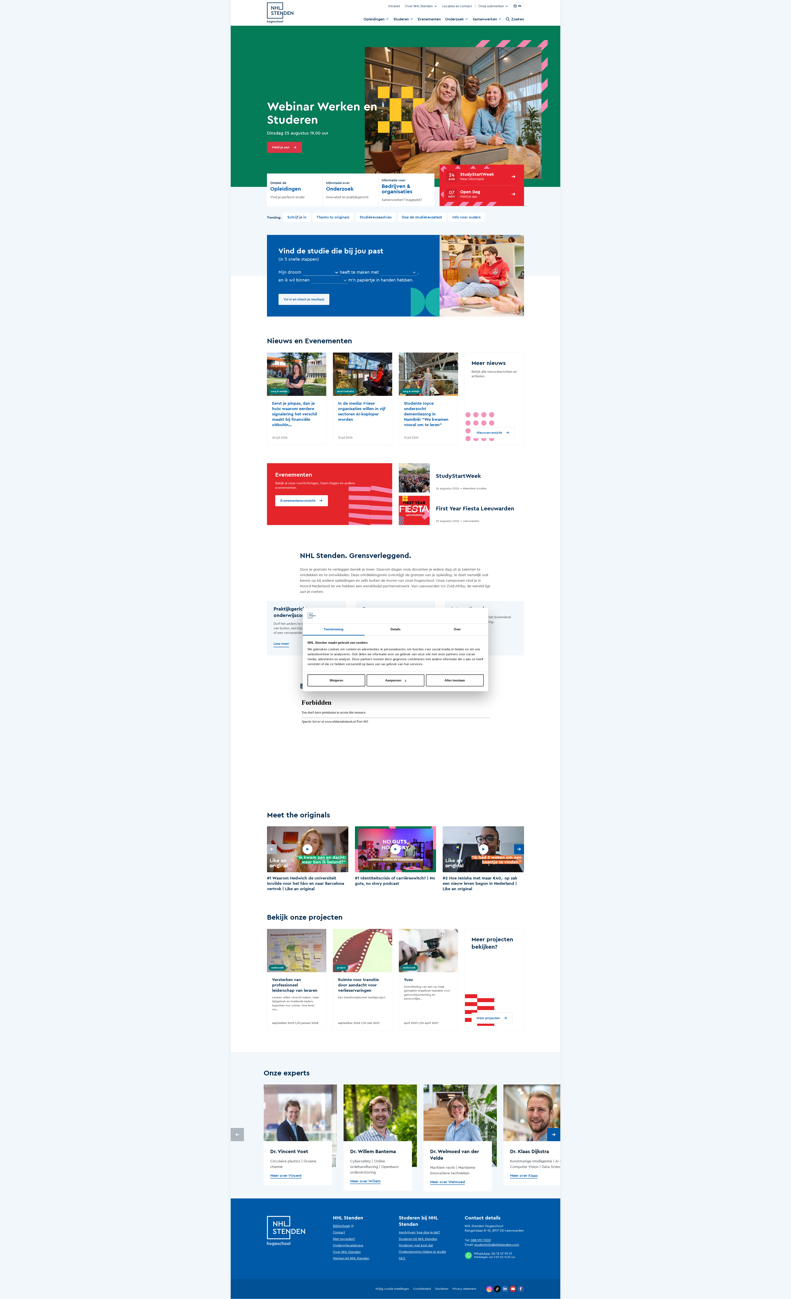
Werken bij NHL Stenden (351, 1258)
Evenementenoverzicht (297, 500)
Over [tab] (457, 629)
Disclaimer (441, 1288)
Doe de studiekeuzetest (422, 217)
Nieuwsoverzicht (489, 432)
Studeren (401, 19)
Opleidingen (374, 19)
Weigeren (336, 680)
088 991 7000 (481, 1240)
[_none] (321, 272)
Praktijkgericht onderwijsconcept (295, 612)
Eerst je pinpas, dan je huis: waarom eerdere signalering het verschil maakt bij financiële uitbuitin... (294, 414)
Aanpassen (393, 680)
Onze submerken (491, 6)
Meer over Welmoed (447, 1182)
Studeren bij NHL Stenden (418, 1239)
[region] (395, 859)
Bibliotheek (341, 1226)
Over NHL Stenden (419, 6)
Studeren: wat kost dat (416, 1245)
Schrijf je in (296, 217)
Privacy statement (464, 1288)
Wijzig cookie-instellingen (392, 1288)
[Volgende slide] (519, 849)
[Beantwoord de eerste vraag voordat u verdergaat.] (398, 272)
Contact (339, 1232)
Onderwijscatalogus (348, 1245)
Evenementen (429, 19)
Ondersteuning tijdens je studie (422, 1251)
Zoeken (517, 19)
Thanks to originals (333, 217)
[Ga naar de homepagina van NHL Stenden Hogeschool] (280, 12)
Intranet (394, 6)
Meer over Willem (365, 1181)
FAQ (402, 1258)
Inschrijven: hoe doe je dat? (419, 1232)
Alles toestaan (455, 680)
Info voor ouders (466, 217)
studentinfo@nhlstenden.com (496, 1244)
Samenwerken (485, 19)
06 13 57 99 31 (501, 1253)
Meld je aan (280, 147)
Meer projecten (488, 1018)
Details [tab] (396, 629)
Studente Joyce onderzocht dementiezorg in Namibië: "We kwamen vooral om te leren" (426, 414)
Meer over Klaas (524, 1175)
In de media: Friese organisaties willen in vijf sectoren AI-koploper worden (361, 411)
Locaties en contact (457, 6)
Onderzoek (454, 19)
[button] (307, 859)
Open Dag (470, 192)
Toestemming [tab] (333, 629)
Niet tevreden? (344, 1239)
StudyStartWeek (477, 174)
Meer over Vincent (286, 1175)
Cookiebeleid (422, 1288)
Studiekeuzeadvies (376, 217)
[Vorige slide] (272, 849)
